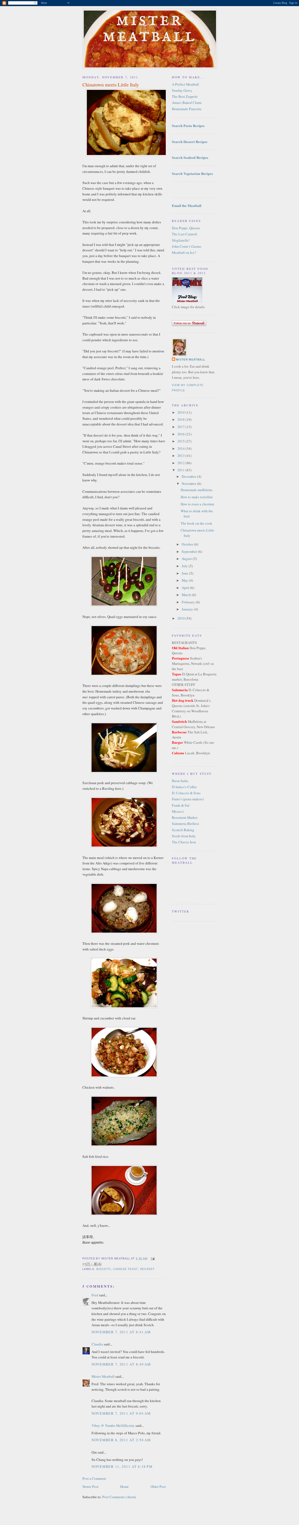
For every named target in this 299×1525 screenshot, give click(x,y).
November (189, 483)
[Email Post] (152, 1258)
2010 (181, 618)
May (185, 580)
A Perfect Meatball (185, 84)
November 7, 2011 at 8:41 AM (121, 1332)
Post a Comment (94, 1478)
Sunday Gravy (182, 90)
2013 (181, 455)
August (187, 558)
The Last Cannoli (184, 234)
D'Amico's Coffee (184, 787)
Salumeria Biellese (185, 823)
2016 (181, 434)
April (186, 587)
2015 (181, 441)
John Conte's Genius (186, 246)
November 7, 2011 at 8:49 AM (121, 1364)
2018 (181, 419)
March (187, 594)
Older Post (158, 1486)
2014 (181, 448)
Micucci (178, 811)
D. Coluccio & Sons (186, 793)
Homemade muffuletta (196, 490)
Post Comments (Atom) (119, 1497)
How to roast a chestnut (197, 504)
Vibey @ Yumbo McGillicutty (113, 1425)
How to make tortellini (197, 497)
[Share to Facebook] (96, 1264)
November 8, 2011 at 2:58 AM (121, 1440)
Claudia (97, 1344)
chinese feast (125, 1269)
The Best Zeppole (185, 96)
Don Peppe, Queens (186, 228)
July (185, 566)
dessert (147, 1269)
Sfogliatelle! (181, 240)
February (189, 602)
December (189, 476)
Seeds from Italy (184, 836)
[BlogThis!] (88, 1264)
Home (124, 1486)
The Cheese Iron (184, 842)
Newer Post (90, 1486)
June (185, 573)
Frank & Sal (180, 805)
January (188, 609)
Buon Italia (180, 780)
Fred (95, 1295)
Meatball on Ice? (184, 252)
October (188, 544)
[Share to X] (92, 1264)
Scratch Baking (183, 830)
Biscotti (103, 1269)
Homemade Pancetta (186, 109)
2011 (181, 470)
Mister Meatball (150, 30)
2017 (181, 426)
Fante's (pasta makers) (188, 799)
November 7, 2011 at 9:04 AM (121, 1413)
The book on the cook (196, 523)
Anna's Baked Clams (187, 102)
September (190, 551)
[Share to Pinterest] (100, 1264)
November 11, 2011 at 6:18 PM (122, 1466)
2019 (181, 412)
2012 (181, 463)
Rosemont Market (185, 817)
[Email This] (84, 1264)
